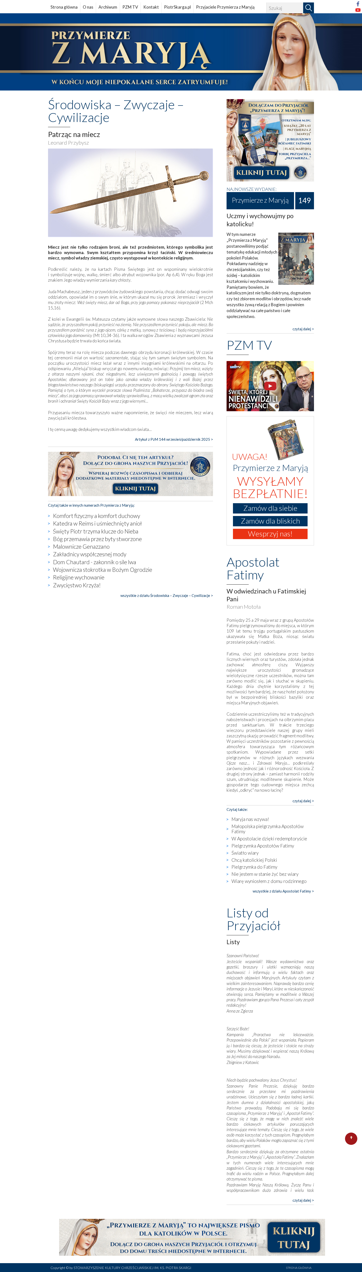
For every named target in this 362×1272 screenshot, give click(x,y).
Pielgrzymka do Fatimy (254, 867)
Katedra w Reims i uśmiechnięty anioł (97, 523)
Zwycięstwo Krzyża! (77, 585)
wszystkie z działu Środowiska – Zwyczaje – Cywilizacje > (166, 595)
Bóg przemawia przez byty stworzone (97, 538)
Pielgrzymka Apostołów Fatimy (262, 845)
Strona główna (64, 7)
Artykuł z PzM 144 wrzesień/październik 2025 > (174, 439)
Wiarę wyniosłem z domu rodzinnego (269, 881)
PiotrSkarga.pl (177, 7)
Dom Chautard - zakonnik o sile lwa (94, 562)
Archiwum (108, 7)
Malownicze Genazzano (81, 546)
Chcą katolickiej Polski (254, 860)
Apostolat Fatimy (253, 568)
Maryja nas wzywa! (250, 819)
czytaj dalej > (303, 329)
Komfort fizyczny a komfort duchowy (96, 515)
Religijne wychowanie (78, 577)
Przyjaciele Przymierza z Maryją (225, 7)
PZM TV (130, 7)
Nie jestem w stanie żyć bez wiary (264, 874)
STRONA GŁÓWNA (299, 1268)
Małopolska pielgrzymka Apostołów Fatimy (267, 828)
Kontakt (151, 7)
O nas (88, 7)
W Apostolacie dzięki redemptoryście (269, 838)
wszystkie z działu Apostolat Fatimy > (283, 891)
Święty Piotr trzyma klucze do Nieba (95, 531)
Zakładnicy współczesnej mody (89, 554)
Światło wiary (245, 853)
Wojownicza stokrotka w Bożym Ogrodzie (102, 569)
